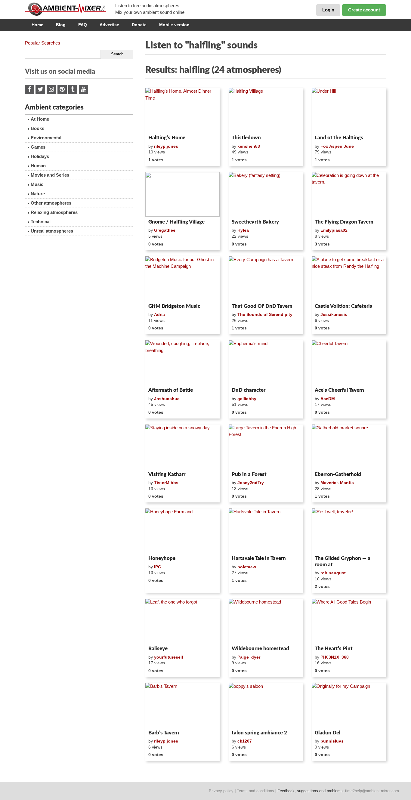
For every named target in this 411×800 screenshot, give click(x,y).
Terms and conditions (255, 791)
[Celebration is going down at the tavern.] (349, 194)
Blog (61, 24)
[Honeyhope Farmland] (182, 530)
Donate (139, 24)
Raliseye (158, 648)
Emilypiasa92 (334, 230)
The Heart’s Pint (334, 648)
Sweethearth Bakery (255, 221)
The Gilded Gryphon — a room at (342, 561)
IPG (157, 566)
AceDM (327, 398)
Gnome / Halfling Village (176, 221)
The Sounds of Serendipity (264, 314)
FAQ (82, 24)
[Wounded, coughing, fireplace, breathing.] (182, 362)
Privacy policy (221, 791)
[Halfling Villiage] (266, 110)
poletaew (246, 566)
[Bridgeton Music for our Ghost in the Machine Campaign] (182, 278)
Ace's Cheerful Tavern (339, 390)
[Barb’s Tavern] (182, 705)
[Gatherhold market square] (349, 447)
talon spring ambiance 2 (259, 732)
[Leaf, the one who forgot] (182, 621)
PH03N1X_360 (334, 657)
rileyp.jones (166, 146)
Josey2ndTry (250, 482)
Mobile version (174, 24)
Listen (159, 124)
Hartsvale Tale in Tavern (259, 558)
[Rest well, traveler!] (349, 530)
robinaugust (333, 572)
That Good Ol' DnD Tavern (262, 306)
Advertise (109, 24)
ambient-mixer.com (70, 9)
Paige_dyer (248, 657)
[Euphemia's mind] (266, 362)
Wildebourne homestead (260, 648)
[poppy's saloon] (266, 705)
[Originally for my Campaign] (349, 705)
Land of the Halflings (339, 137)
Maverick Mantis (337, 482)
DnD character (248, 390)
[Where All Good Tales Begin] (349, 621)
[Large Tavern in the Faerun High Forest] (266, 447)
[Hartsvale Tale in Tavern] (266, 530)
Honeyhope (161, 558)
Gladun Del (327, 732)
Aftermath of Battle (170, 390)
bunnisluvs (332, 741)
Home (37, 24)
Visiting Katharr (166, 474)
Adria (159, 314)
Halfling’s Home (166, 137)
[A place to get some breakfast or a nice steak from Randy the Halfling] (349, 278)
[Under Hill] (349, 110)
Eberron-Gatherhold (338, 474)
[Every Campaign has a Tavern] (266, 278)
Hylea (243, 230)
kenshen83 (248, 146)
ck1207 (244, 741)
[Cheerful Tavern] (349, 362)
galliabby (246, 398)
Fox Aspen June (337, 146)
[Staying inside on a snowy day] (182, 447)
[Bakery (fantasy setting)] (266, 194)
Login (328, 9)
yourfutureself (168, 657)
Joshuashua (167, 398)
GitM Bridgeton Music (174, 306)
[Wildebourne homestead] (266, 621)
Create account (364, 9)
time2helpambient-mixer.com (372, 791)
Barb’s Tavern (163, 732)
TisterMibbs (166, 482)
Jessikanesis (333, 314)
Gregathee (164, 230)
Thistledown (246, 137)
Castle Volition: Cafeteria (343, 306)
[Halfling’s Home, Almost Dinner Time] (182, 110)
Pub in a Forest (249, 474)
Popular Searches (42, 42)
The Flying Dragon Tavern (344, 221)
